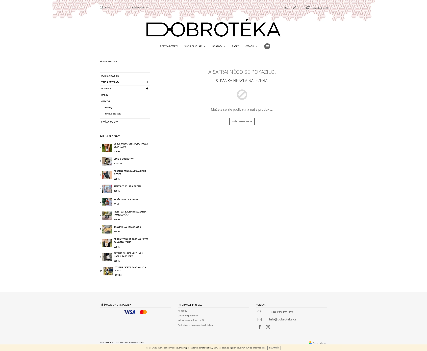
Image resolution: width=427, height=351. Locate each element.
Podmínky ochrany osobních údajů (195, 325)
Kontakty (182, 310)
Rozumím (274, 347)
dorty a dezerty (110, 75)
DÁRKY (104, 94)
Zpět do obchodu (242, 121)
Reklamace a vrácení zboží (191, 320)
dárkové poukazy (113, 113)
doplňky (108, 107)
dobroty (106, 88)
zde (263, 347)
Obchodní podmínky (188, 315)
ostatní (105, 101)
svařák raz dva (109, 121)
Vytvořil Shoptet (320, 342)
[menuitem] (169, 46)
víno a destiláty (110, 82)
